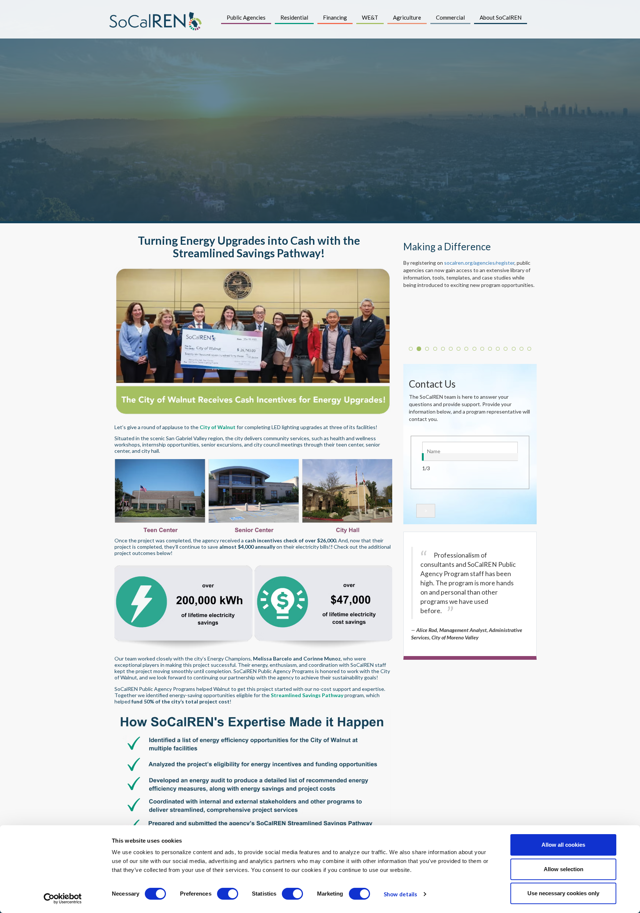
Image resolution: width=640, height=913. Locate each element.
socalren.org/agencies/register (479, 263)
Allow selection (563, 869)
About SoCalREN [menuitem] (500, 17)
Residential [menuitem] (294, 17)
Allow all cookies (563, 845)
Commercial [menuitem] (450, 17)
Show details (400, 894)
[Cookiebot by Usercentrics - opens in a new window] (62, 898)
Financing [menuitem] (335, 17)
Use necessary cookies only (563, 893)
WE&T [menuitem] (370, 17)
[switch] (227, 894)
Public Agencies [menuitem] (246, 17)
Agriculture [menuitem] (407, 17)
